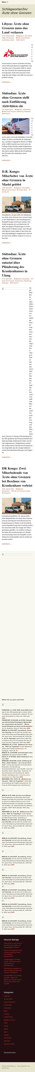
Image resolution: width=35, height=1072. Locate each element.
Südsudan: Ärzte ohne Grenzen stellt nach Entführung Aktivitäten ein (15, 99)
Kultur (5, 1011)
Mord (25, 190)
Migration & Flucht (9, 1020)
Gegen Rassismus (9, 1002)
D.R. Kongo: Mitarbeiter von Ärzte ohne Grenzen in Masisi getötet (17, 178)
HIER (3, 718)
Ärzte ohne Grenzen (23, 38)
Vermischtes (10, 38)
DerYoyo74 (21, 40)
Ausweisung (5, 40)
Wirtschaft (7, 1041)
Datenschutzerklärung (8, 1066)
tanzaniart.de (19, 748)
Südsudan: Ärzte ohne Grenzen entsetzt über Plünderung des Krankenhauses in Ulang (14, 264)
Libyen (12, 40)
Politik (4, 38)
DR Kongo (20, 190)
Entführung (20, 111)
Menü (4, 2)
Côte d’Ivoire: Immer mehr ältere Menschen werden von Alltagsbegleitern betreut (13, 945)
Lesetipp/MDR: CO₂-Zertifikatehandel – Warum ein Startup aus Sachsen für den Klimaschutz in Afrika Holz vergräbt (13, 979)
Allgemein (21, 36)
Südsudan (27, 111)
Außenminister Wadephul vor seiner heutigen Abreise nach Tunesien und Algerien (13, 970)
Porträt (6, 1026)
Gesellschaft (7, 1005)
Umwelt (6, 1035)
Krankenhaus (19, 281)
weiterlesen (7, 82)
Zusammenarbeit (9, 1044)
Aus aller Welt (8, 999)
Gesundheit (28, 36)
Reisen (6, 1029)
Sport (5, 1032)
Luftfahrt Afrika (8, 1017)
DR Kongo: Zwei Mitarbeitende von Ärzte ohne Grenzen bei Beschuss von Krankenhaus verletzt (17, 477)
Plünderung (27, 281)
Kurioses (6, 1014)
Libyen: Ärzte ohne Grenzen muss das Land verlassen (15, 28)
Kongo (28, 491)
